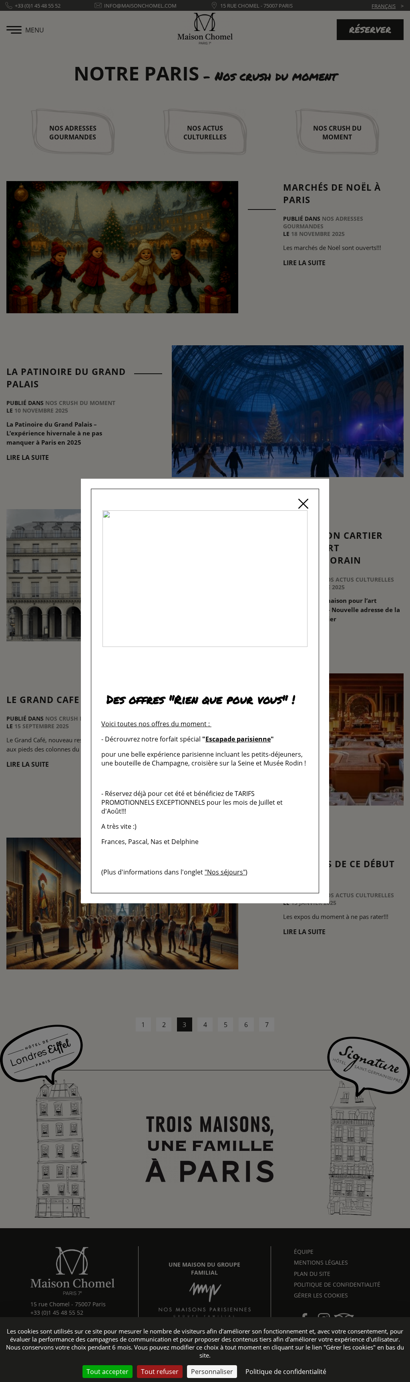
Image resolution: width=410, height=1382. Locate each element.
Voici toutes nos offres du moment (154, 723)
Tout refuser (160, 1371)
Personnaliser (212, 1371)
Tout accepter (107, 1371)
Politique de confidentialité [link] (285, 1371)
